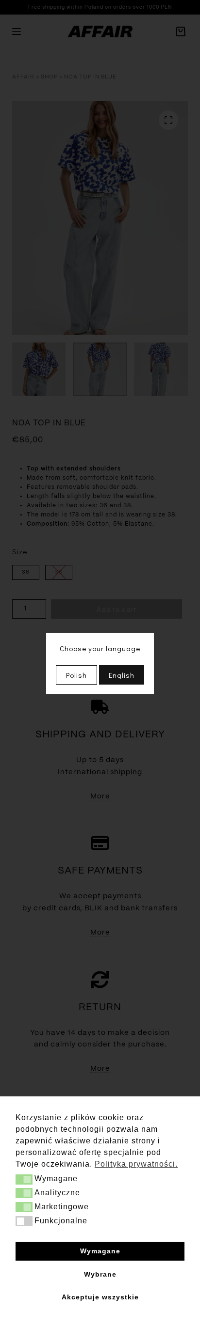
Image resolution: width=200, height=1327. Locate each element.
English (121, 675)
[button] (24, 1179)
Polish (76, 675)
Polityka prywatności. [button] (136, 1164)
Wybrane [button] (100, 1274)
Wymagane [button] (100, 1251)
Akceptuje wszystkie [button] (100, 1297)
